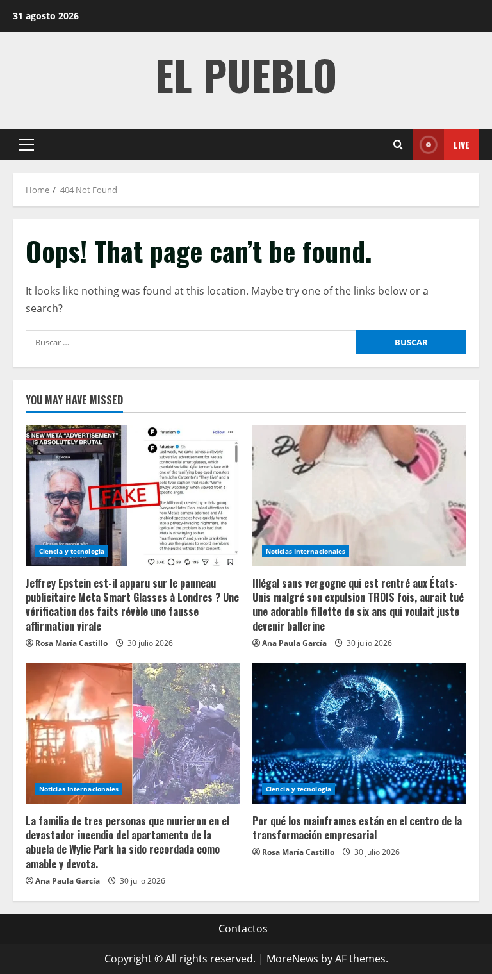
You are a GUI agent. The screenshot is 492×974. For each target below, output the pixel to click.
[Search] (398, 144)
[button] (26, 144)
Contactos (243, 928)
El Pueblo (246, 74)
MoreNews (292, 959)
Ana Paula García (294, 643)
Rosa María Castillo (71, 643)
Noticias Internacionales (305, 551)
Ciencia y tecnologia (71, 551)
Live (462, 144)
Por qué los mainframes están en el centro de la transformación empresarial (357, 828)
